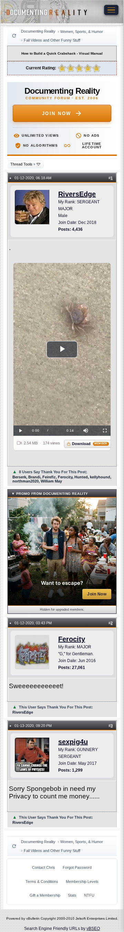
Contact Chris (43, 867)
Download (89, 444)
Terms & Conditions (41, 881)
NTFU (89, 895)
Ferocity (71, 639)
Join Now (56, 113)
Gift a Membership (45, 895)
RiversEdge (77, 194)
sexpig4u (73, 742)
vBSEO (93, 928)
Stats (72, 895)
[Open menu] (111, 10)
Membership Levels (82, 881)
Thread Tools (22, 164)
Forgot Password (77, 867)
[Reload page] (14, 36)
